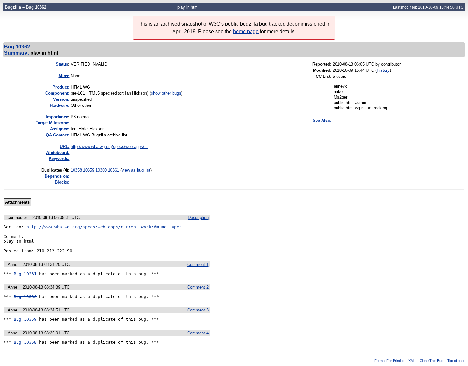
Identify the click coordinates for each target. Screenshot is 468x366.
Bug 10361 (25, 273)
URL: (64, 146)
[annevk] (360, 86)
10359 (88, 170)
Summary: (16, 52)
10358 (76, 170)
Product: (61, 87)
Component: (57, 93)
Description (198, 217)
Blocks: (62, 182)
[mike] (360, 92)
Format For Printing (389, 360)
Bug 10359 (25, 319)
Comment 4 (198, 333)
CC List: (323, 76)
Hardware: (59, 105)
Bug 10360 (25, 296)
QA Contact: (57, 135)
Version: (61, 99)
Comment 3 (198, 310)
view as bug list (136, 170)
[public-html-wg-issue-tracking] (360, 108)
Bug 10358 (25, 342)
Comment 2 (198, 287)
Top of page (456, 360)
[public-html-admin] (360, 103)
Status (62, 64)
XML (411, 360)
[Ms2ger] (360, 97)
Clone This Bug (431, 360)
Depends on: (57, 176)
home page (246, 31)
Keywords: (59, 158)
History (383, 70)
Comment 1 (198, 264)
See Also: (322, 120)
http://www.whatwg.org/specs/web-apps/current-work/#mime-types (104, 226)
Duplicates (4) (54, 170)
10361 (113, 170)
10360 (101, 170)
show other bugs (166, 93)
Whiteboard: (57, 152)
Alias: (63, 75)
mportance (57, 116)
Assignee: (59, 129)
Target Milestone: (52, 123)
